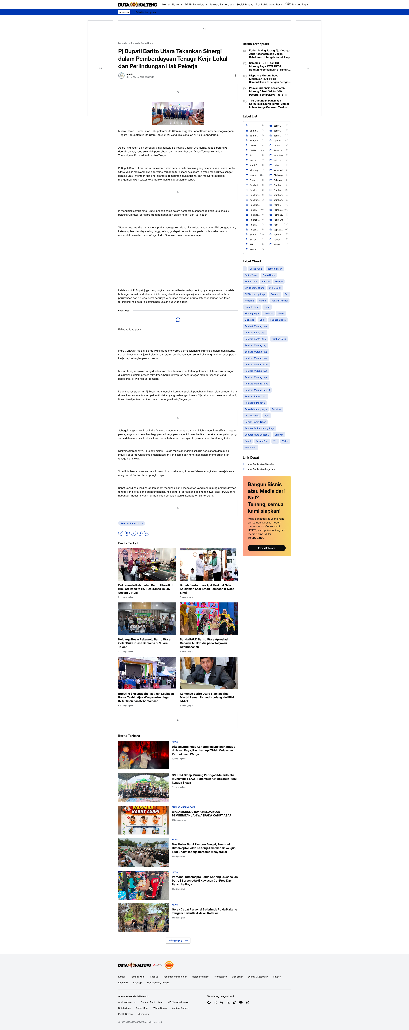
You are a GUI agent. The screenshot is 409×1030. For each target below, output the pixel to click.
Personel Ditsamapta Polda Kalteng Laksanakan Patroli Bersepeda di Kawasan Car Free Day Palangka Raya (205, 880)
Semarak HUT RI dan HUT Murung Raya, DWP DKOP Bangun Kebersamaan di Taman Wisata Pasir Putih (268, 66)
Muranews (143, 1014)
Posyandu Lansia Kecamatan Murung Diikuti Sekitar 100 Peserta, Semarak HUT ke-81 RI (268, 91)
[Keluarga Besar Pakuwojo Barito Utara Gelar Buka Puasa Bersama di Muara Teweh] (147, 618)
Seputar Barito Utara (151, 1002)
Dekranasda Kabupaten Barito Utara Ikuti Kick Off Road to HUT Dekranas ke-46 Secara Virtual (146, 588)
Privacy (277, 976)
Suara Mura (142, 1008)
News (175, 742)
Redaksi (154, 976)
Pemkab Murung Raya (269, 4)
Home (166, 4)
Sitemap (137, 982)
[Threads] (222, 1002)
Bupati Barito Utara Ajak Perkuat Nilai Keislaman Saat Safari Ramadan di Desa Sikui (207, 588)
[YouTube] (241, 1002)
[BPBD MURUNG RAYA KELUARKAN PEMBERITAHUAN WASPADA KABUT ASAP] (143, 820)
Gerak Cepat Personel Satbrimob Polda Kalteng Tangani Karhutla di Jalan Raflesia (204, 911)
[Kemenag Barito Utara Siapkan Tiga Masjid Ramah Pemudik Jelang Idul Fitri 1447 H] (209, 673)
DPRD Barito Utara (196, 4)
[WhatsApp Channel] (247, 1002)
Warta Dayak (160, 1008)
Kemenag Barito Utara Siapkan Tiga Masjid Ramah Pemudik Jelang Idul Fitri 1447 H (207, 697)
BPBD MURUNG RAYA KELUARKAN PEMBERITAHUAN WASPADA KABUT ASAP (202, 813)
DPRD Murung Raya (296, 4)
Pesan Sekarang (266, 548)
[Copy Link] (146, 533)
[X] (133, 533)
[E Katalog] (157, 965)
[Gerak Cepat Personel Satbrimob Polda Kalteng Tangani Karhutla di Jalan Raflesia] (143, 917)
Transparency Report (158, 982)
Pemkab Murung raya (183, 807)
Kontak (121, 976)
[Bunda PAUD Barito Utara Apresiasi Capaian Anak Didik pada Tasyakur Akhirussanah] (209, 618)
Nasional (177, 4)
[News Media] (169, 965)
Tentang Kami (138, 976)
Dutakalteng (124, 1008)
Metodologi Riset (200, 976)
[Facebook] (127, 533)
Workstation (220, 976)
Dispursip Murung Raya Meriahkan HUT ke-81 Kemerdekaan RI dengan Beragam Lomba (270, 79)
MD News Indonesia (178, 1002)
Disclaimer (237, 976)
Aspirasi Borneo (180, 1008)
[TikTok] (234, 1002)
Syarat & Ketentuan (258, 976)
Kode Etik (123, 982)
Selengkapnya (176, 940)
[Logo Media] (134, 965)
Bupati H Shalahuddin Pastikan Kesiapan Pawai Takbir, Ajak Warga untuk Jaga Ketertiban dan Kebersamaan (146, 697)
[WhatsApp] (120, 533)
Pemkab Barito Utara (221, 4)
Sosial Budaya (245, 4)
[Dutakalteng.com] (137, 4)
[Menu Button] (287, 4)
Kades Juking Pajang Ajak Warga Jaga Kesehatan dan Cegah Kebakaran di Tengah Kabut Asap (269, 54)
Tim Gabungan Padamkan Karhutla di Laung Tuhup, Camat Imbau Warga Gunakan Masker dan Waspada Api (269, 104)
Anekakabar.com (127, 1002)
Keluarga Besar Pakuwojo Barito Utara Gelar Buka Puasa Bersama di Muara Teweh (144, 643)
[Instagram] (215, 1002)
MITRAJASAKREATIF (135, 1022)
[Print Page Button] (234, 75)
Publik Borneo (125, 1014)
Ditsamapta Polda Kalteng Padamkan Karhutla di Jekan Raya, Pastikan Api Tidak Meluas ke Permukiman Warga (203, 750)
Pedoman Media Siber (175, 976)
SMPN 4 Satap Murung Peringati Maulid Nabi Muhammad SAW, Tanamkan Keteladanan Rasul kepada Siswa (204, 778)
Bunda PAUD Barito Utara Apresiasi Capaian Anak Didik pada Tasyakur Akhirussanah (204, 643)
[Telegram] (140, 533)
